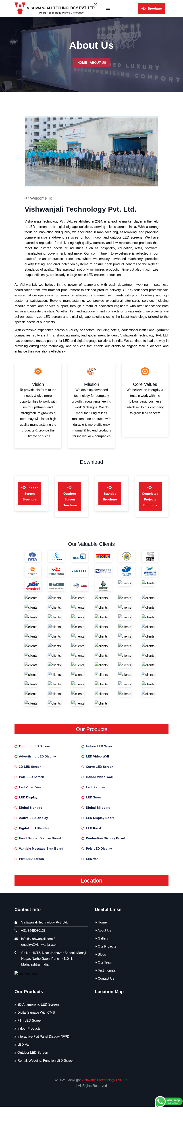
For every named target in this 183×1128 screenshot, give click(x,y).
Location (91, 880)
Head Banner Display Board (40, 838)
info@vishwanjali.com (37, 939)
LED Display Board (100, 818)
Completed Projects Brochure (150, 499)
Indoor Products (29, 1028)
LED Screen (95, 797)
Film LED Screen (31, 859)
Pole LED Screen (31, 777)
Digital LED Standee (34, 828)
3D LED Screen (30, 766)
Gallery (102, 938)
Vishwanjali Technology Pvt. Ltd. (104, 1080)
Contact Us (105, 978)
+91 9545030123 (33, 930)
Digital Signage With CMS (36, 1012)
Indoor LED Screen (100, 746)
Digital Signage (30, 807)
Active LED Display (33, 818)
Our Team (104, 962)
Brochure (154, 8)
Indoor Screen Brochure (30, 493)
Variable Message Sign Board (41, 848)
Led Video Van (30, 787)
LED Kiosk (94, 828)
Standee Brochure (110, 496)
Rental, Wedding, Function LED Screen (45, 1060)
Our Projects (106, 946)
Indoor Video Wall (99, 777)
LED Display (28, 797)
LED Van (92, 859)
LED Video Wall (97, 756)
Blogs (101, 954)
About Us (104, 930)
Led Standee (95, 787)
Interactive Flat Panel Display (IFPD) (44, 1036)
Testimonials (106, 970)
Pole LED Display (99, 848)
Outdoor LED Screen (34, 746)
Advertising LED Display (37, 756)
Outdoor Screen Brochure (70, 499)
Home (82, 62)
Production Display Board (105, 838)
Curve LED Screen (99, 766)
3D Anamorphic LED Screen (38, 1004)
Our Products (91, 729)
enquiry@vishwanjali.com (39, 944)
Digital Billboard (98, 807)
